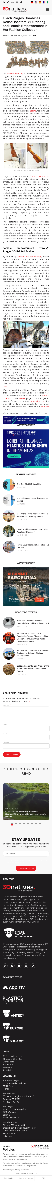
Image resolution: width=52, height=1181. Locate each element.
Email (5, 733)
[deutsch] (32, 2)
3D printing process (39, 176)
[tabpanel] (26, 801)
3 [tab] (20, 824)
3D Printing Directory (12, 1056)
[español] (40, 2)
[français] (44, 2)
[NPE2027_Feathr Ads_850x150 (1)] (26, 420)
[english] (36, 2)
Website (6, 742)
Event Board (8, 1061)
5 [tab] (28, 824)
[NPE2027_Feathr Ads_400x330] (26, 448)
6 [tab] (32, 824)
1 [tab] (12, 824)
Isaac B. (33, 36)
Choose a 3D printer (12, 1059)
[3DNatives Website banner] (26, 586)
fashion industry (15, 73)
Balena (33, 111)
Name (5, 725)
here (5, 386)
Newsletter (8, 1067)
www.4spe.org (9, 958)
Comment (7, 705)
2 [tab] (16, 824)
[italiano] (48, 2)
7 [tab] (36, 824)
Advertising (8, 1070)
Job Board (8, 1064)
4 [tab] (24, 824)
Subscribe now (26, 868)
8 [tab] (40, 824)
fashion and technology (29, 256)
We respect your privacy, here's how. (16, 1170)
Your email (10, 853)
